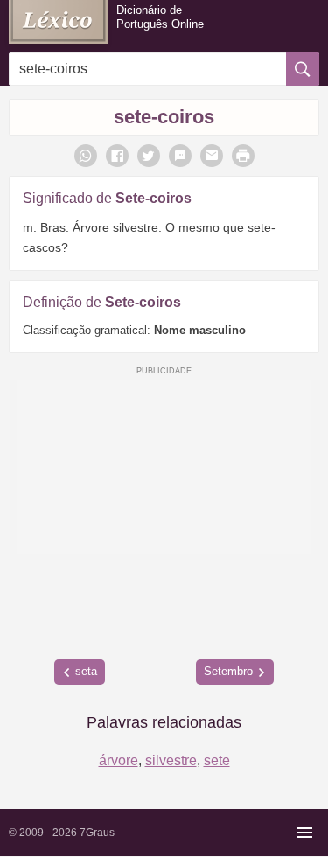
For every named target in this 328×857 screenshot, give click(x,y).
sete (217, 760)
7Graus (97, 832)
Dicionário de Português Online (160, 17)
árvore (118, 760)
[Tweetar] (148, 155)
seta (86, 671)
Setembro (228, 671)
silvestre (171, 760)
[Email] (211, 155)
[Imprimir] (243, 155)
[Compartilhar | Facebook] (117, 155)
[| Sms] (180, 155)
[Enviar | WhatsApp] (85, 155)
